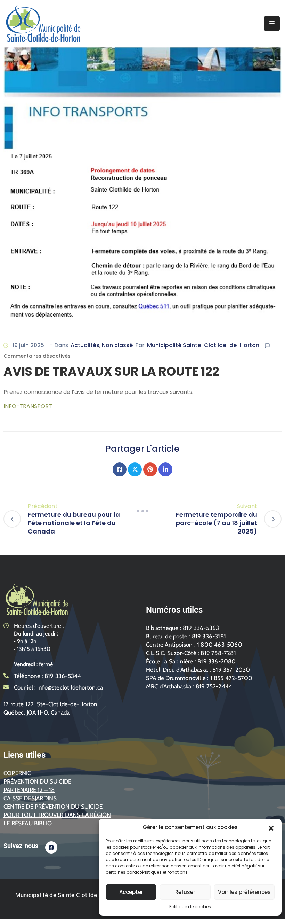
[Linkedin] (165, 469)
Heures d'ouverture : (39, 625)
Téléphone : (47, 675)
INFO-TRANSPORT (27, 406)
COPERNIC (17, 773)
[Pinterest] (150, 469)
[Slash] (142, 511)
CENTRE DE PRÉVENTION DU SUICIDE (53, 806)
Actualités (85, 345)
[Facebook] (120, 469)
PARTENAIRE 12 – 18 (29, 789)
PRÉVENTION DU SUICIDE (37, 781)
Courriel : (58, 687)
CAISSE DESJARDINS (30, 798)
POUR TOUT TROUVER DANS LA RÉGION (57, 814)
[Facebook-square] (51, 847)
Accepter (131, 892)
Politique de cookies (190, 907)
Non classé (117, 345)
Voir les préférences (244, 892)
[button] (271, 827)
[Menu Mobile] (272, 23)
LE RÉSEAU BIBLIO (27, 823)
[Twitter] (135, 469)
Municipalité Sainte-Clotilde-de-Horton (203, 345)
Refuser (185, 892)
